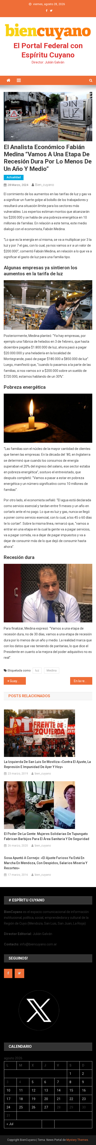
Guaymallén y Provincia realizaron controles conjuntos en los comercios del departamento (18, 681)
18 (21, 1099)
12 (33, 1090)
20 (46, 1099)
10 (8, 1090)
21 (59, 1099)
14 (59, 1090)
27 (46, 1107)
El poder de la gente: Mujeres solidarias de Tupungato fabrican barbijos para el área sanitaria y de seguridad (46, 836)
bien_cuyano (44, 185)
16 (84, 1090)
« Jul (10, 1124)
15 (71, 1090)
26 (33, 1107)
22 (71, 1099)
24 (8, 1107)
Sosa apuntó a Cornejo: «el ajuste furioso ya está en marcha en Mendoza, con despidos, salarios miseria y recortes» (45, 863)
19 (33, 1099)
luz (37, 670)
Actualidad (14, 177)
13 (46, 1090)
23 (84, 1099)
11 (21, 1090)
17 (8, 1099)
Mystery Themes (77, 1140)
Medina (52, 670)
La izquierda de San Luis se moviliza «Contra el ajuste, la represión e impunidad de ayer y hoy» (47, 764)
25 (21, 1107)
